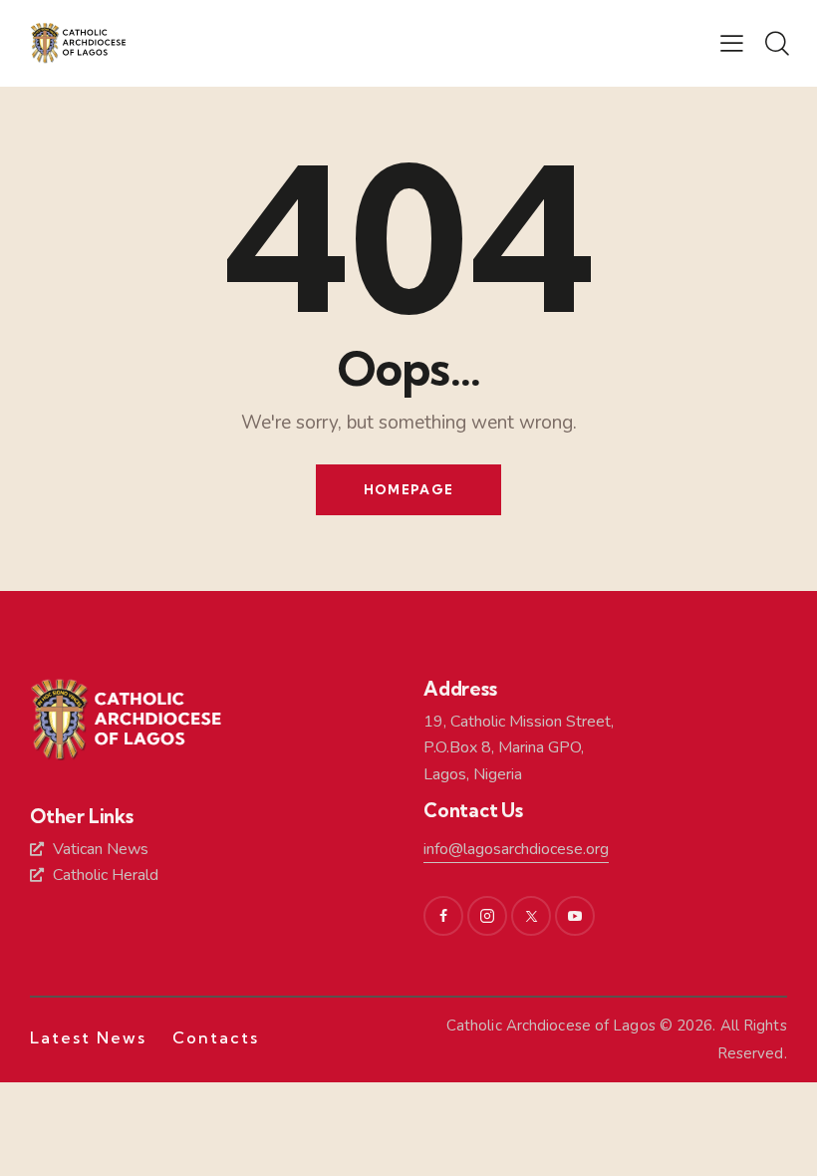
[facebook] (443, 916)
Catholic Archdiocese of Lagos (551, 1025)
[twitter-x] (531, 916)
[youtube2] (575, 916)
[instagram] (487, 916)
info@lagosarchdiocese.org (516, 849)
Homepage (408, 489)
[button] (731, 43)
